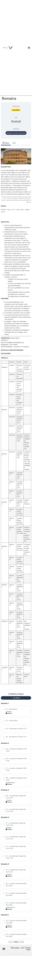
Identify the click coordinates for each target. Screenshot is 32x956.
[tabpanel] (16, 417)
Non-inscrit (16, 110)
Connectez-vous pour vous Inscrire (16, 133)
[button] (28, 47)
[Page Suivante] (22, 942)
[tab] (6, 142)
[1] (10, 185)
